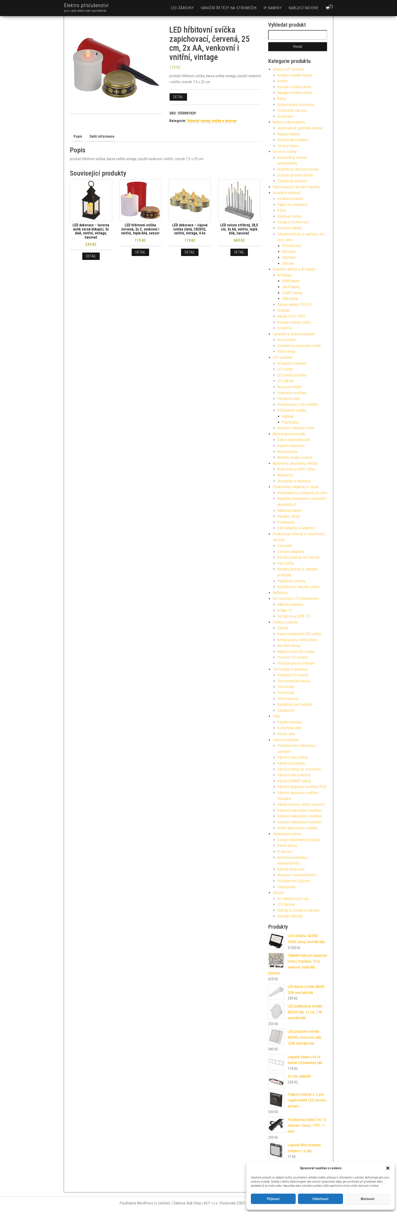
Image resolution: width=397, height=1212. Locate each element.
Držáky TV (284, 610)
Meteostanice (287, 452)
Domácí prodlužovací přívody (298, 557)
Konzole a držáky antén (294, 87)
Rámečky (289, 251)
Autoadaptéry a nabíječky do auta (302, 493)
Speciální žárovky (290, 916)
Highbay (288, 416)
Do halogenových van (293, 898)
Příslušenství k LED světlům (297, 404)
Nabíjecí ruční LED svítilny (296, 651)
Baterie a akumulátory (289, 122)
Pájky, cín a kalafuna (292, 204)
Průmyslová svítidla (291, 410)
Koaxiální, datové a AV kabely (294, 269)
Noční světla (286, 340)
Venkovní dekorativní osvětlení (299, 810)
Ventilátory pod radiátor (294, 704)
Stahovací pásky (289, 216)
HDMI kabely (291, 281)
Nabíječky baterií (289, 510)
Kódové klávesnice (291, 869)
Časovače (284, 545)
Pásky (281, 210)
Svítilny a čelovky (285, 622)
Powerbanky (286, 522)
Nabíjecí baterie (304, 8)
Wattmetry (285, 475)
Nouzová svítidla (289, 387)
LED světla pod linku (292, 375)
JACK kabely (291, 287)
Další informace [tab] (102, 136)
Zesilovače (285, 116)
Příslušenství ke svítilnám (296, 663)
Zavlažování (286, 710)
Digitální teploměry (291, 446)
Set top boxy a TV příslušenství (296, 598)
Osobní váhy (286, 734)
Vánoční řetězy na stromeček (229, 8)
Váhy (276, 716)
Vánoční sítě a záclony (294, 775)
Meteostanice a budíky (289, 434)
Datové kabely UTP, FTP (294, 304)
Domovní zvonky (285, 151)
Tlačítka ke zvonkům (292, 181)
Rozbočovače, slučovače (295, 104)
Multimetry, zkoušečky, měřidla (295, 463)
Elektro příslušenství (86, 5)
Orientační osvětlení (291, 393)
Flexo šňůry (285, 563)
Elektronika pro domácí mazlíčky (296, 187)
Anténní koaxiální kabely (294, 75)
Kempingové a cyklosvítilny (297, 640)
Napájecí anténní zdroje (294, 93)
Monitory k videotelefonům (296, 875)
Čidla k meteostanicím (293, 440)
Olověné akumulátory (292, 140)
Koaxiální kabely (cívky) (294, 322)
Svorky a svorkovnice (293, 222)
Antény (282, 81)
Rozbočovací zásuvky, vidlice (298, 587)
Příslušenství (291, 246)
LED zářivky (285, 381)
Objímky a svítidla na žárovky (298, 910)
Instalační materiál (286, 193)
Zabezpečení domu (287, 834)
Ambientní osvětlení (291, 363)
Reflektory (280, 593)
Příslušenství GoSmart (293, 881)
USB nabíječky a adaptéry (296, 528)
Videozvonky (286, 887)
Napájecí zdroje (288, 516)
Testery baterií (288, 146)
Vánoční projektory (291, 763)
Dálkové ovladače (290, 604)
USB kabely (290, 298)
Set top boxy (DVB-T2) (293, 616)
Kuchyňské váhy (289, 728)
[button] (388, 1168)
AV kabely (284, 275)
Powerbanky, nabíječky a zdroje (295, 487)
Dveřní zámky (287, 845)
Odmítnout (320, 1199)
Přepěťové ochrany (291, 581)
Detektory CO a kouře (293, 675)
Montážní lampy (289, 645)
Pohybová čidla (288, 398)
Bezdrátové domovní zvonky (297, 169)
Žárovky (278, 893)
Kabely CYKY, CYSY (291, 316)
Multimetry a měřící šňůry (296, 469)
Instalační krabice (290, 198)
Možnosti (367, 1199)
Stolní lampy (286, 351)
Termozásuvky (288, 699)
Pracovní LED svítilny (292, 657)
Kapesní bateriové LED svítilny (299, 634)
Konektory (284, 328)
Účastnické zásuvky (292, 110)
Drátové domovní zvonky (295, 175)
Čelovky (283, 628)
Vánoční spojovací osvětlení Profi (301, 787)
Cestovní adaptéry (290, 551)
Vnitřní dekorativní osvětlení (297, 828)
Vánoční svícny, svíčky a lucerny (211, 121)
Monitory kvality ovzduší (294, 457)
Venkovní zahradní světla (295, 428)
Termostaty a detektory (290, 669)
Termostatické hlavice (293, 681)
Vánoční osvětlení (286, 740)
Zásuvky (288, 263)
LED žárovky (182, 8)
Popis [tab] (78, 136)
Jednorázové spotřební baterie (300, 128)
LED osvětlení (282, 357)
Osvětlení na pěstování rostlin (299, 346)
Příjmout (273, 1199)
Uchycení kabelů (289, 228)
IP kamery (273, 8)
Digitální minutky (289, 722)
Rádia (281, 99)
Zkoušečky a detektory (294, 481)
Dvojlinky (283, 310)
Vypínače (288, 257)
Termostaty (286, 687)
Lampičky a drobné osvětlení (294, 334)
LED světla (285, 369)
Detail (178, 97)
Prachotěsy (290, 422)
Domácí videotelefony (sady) (298, 840)
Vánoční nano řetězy (292, 757)
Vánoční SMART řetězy (294, 781)
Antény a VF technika (288, 69)
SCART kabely (292, 293)
